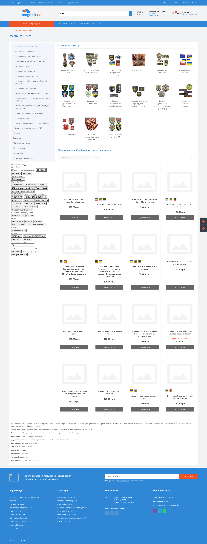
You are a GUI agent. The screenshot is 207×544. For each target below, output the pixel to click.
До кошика (74, 217)
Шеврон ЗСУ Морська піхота (109, 204)
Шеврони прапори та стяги (26, 76)
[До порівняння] (87, 170)
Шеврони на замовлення (25, 88)
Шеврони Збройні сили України (28, 56)
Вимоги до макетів (17, 514)
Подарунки (18, 153)
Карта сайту (14, 528)
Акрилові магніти (64, 504)
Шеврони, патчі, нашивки (25, 46)
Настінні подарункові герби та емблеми (32, 123)
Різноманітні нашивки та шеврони (30, 113)
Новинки (63, 24)
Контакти (97, 24)
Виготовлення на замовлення (21, 521)
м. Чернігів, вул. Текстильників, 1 (167, 505)
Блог (73, 24)
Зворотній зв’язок (16, 525)
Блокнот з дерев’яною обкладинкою (72, 508)
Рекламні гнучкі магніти (67, 514)
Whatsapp (164, 511)
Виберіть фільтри (30, 251)
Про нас (60, 3)
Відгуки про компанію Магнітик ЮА (24, 497)
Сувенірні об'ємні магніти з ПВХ (28, 128)
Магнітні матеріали (22, 143)
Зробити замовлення (190, 14)
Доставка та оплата (46, 3)
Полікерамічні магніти (66, 497)
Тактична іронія (22, 66)
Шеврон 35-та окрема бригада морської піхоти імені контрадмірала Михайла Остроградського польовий (109, 271)
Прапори (17, 133)
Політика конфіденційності (20, 508)
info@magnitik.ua (160, 501)
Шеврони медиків (22, 118)
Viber (155, 511)
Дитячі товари (19, 148)
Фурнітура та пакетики (23, 158)
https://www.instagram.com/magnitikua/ (116, 513)
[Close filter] (25, 165)
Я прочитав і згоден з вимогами (125, 481)
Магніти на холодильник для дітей (71, 518)
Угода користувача (122, 481)
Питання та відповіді (18, 518)
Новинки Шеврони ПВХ (25, 51)
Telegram (160, 511)
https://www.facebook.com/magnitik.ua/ (107, 513)
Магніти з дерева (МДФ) (67, 501)
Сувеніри (17, 138)
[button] (203, 228)
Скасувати (16, 173)
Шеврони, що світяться (25, 71)
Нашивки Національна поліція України (31, 93)
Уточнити (27, 173)
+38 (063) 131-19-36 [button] (163, 497)
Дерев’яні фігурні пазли (67, 511)
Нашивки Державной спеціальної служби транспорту (32, 107)
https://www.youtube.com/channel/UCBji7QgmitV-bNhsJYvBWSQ (112, 513)
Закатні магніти (63, 521)
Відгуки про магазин (74, 3)
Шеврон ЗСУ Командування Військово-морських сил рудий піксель (144, 333)
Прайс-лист (84, 24)
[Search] (130, 13)
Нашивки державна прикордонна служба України (32, 99)
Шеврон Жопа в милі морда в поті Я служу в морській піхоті (74, 393)
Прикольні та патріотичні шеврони (30, 61)
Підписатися (188, 476)
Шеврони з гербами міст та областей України (31, 82)
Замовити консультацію (153, 14)
